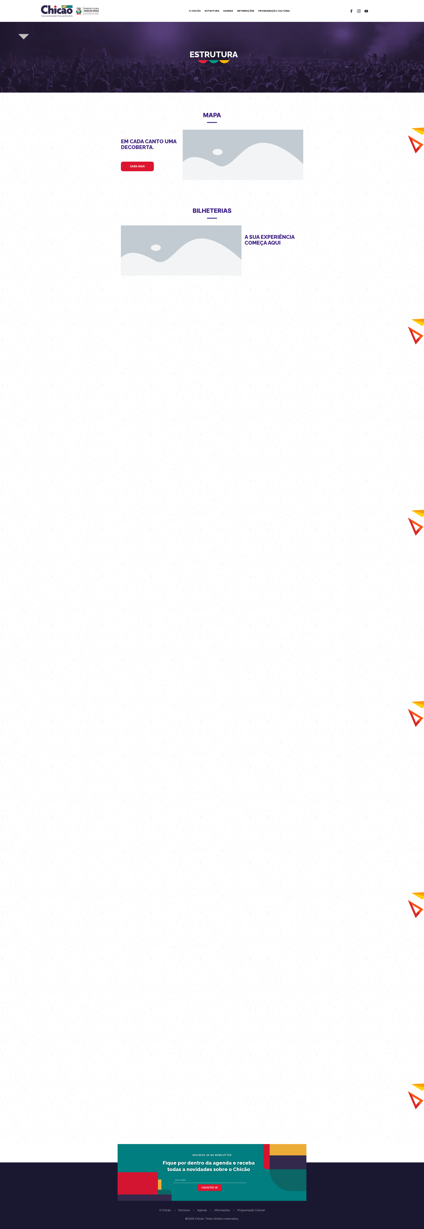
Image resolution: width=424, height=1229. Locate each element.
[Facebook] (351, 10)
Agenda (228, 11)
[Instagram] (358, 10)
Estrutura (212, 11)
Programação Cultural (274, 11)
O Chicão (195, 11)
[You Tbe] (366, 10)
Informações (245, 11)
